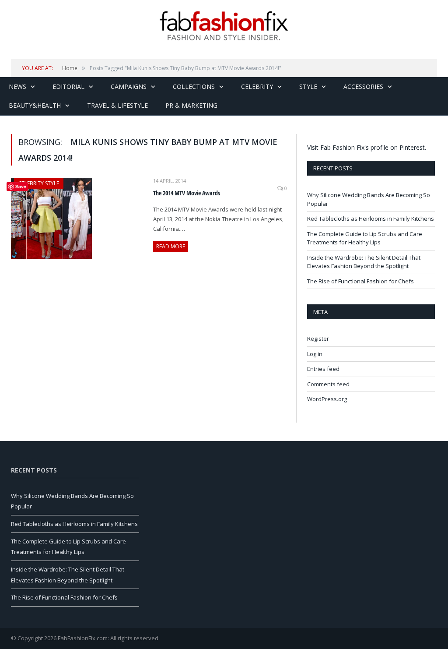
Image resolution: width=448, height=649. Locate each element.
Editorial (68, 86)
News (17, 86)
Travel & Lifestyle (117, 105)
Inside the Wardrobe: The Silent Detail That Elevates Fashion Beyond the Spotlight (363, 262)
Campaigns (129, 86)
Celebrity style (38, 183)
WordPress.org (327, 399)
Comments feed (328, 384)
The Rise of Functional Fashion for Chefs (360, 281)
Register (318, 338)
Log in (314, 354)
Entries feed (323, 369)
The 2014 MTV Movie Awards (186, 193)
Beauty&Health (35, 105)
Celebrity (257, 86)
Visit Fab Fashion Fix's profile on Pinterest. (366, 147)
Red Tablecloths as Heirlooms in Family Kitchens (370, 218)
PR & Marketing (191, 105)
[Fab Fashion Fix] (224, 26)
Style (308, 86)
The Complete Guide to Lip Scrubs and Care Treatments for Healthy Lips (364, 238)
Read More (170, 246)
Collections (194, 86)
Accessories (363, 86)
